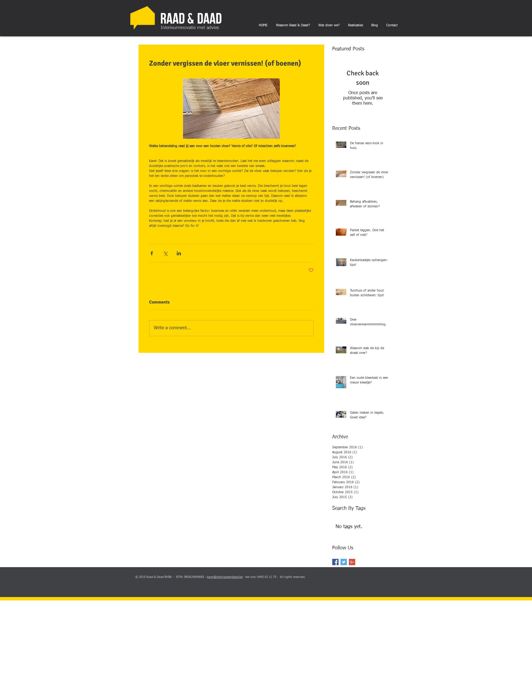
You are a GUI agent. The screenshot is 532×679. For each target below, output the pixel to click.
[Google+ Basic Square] (352, 562)
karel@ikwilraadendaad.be (225, 576)
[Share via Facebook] (151, 253)
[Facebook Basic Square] (335, 562)
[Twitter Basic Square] (344, 562)
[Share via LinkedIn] (178, 253)
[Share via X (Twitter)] (165, 253)
